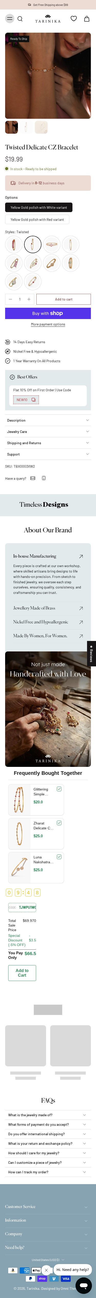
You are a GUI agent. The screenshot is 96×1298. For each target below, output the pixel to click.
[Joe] (14, 281)
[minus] (10, 299)
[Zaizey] (70, 263)
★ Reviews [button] (91, 653)
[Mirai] (33, 263)
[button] (63, 299)
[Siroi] (52, 263)
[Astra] (33, 281)
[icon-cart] (85, 18)
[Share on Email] (32, 478)
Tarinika (33, 1288)
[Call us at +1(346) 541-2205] (43, 478)
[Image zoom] (48, 76)
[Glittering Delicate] (14, 244)
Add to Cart (22, 972)
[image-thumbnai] (11, 127)
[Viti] (14, 263)
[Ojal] (52, 244)
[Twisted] (33, 244)
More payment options (48, 324)
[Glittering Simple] (70, 244)
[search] (20, 18)
